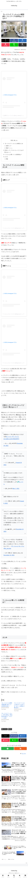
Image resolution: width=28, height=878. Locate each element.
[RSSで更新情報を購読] (20, 748)
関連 (7, 159)
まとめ (6, 156)
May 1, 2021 (16, 488)
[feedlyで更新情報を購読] (7, 748)
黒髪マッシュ (9, 148)
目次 (12, 140)
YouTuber (5, 729)
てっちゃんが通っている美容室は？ (13, 154)
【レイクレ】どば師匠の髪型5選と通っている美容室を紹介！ (6, 704)
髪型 (11, 729)
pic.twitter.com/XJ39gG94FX (11, 439)
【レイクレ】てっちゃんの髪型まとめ (13, 143)
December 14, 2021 (9, 555)
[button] (22, 45)
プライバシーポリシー (14, 873)
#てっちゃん (15, 436)
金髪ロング (8, 145)
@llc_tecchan (7, 548)
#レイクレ (9, 436)
